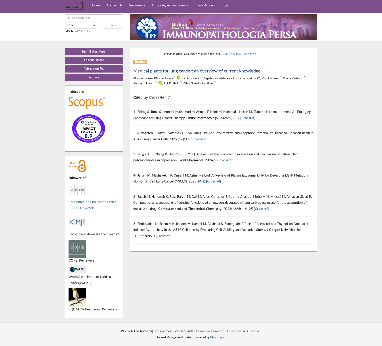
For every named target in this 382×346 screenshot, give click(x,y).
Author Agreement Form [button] (169, 5)
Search (114, 25)
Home (96, 5)
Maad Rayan (217, 337)
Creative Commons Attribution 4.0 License (229, 331)
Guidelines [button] (136, 5)
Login (225, 5)
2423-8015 (82, 31)
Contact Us (114, 5)
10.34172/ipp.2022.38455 (238, 54)
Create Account (205, 5)
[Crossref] (247, 118)
